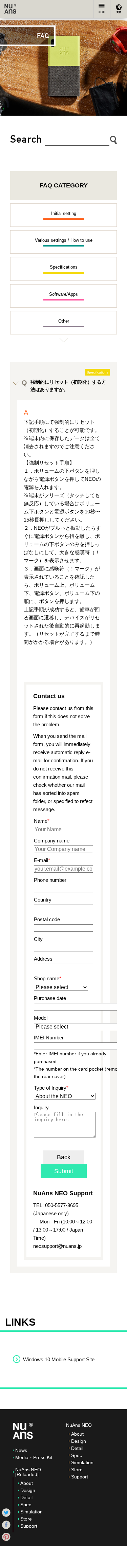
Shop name (46, 978)
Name (40, 821)
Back (63, 1157)
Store (26, 1518)
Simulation (31, 1511)
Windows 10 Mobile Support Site (58, 1359)
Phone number (50, 880)
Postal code (47, 919)
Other (63, 321)
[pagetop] (115, 1534)
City (38, 939)
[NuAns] (10, 9)
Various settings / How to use (63, 240)
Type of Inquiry (50, 1088)
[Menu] (101, 9)
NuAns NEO (79, 1425)
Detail (26, 1497)
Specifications (64, 267)
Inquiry (41, 1107)
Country (42, 900)
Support (28, 1526)
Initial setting (63, 213)
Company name (51, 840)
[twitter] (6, 1512)
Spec (25, 1504)
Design (27, 1490)
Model (40, 1018)
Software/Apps (63, 294)
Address (43, 959)
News (21, 1450)
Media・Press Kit (33, 1457)
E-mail (41, 860)
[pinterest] (6, 1536)
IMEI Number (49, 1037)
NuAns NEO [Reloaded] (28, 1472)
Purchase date (50, 998)
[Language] (118, 9)
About (26, 1483)
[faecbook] (6, 1524)
